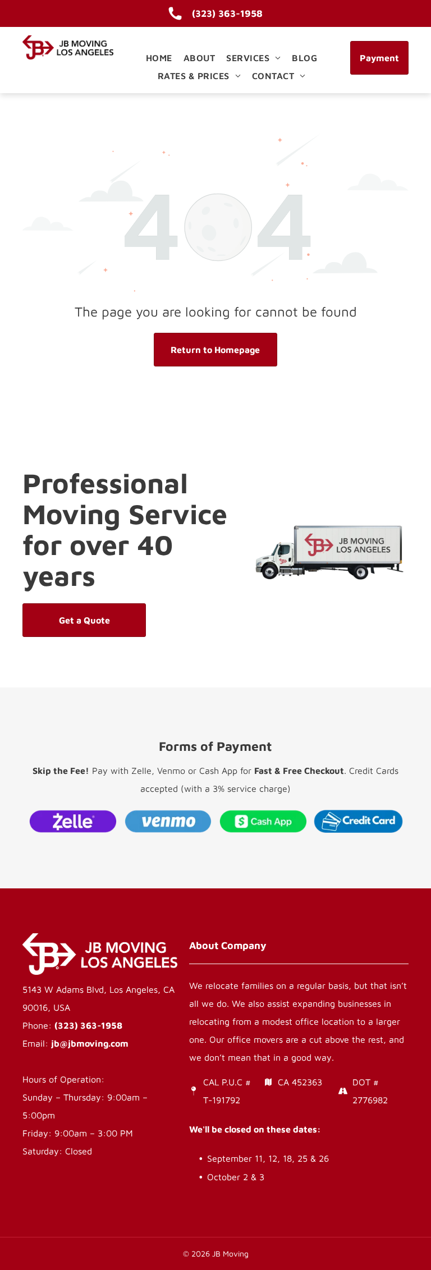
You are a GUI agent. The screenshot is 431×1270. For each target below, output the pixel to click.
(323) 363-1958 (88, 1025)
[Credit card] (359, 821)
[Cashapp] (263, 821)
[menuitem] (159, 58)
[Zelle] (73, 821)
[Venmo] (168, 821)
